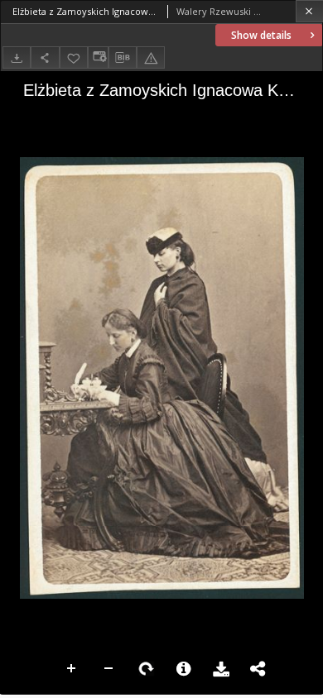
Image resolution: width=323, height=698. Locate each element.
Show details (261, 35)
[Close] (309, 11)
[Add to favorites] (74, 57)
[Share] (45, 57)
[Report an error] (151, 57)
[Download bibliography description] (122, 57)
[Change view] (98, 57)
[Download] (16, 57)
